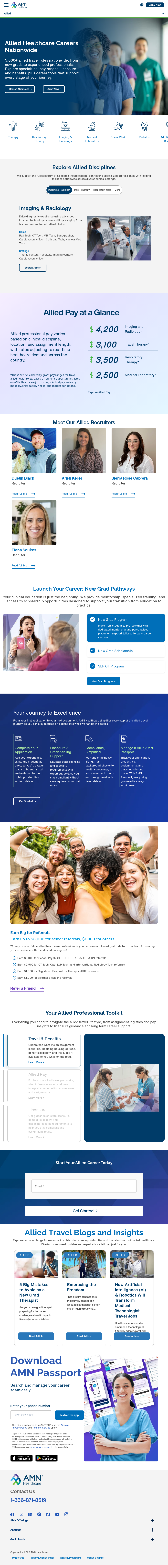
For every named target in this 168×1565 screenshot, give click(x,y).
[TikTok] (48, 1514)
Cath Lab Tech (55, 239)
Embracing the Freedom (81, 1287)
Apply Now (155, 5)
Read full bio (19, 493)
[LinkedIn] (30, 1514)
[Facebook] (12, 1514)
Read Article (36, 1336)
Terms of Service (41, 1427)
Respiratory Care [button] (102, 189)
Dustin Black (23, 478)
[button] (126, 628)
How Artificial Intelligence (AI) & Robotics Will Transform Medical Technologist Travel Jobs (130, 1300)
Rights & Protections (70, 1557)
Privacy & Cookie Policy (42, 1557)
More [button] (117, 189)
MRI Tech (49, 235)
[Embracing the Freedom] (84, 1264)
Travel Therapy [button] (82, 189)
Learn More (35, 1062)
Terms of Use (17, 1557)
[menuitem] (141, 5)
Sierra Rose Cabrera (130, 478)
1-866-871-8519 (28, 1500)
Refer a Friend (23, 988)
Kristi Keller (72, 478)
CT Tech (37, 235)
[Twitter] (21, 1514)
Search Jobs (32, 267)
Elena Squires (24, 550)
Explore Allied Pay (99, 392)
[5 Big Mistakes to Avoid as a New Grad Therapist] (36, 1264)
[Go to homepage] (19, 5)
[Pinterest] (39, 1514)
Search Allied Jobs (19, 89)
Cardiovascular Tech (31, 239)
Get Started (26, 801)
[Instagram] (66, 1514)
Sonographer (65, 235)
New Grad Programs (104, 681)
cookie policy (49, 1447)
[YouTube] (57, 1514)
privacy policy (35, 1447)
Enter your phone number (30, 1406)
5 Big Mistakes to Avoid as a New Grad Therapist (33, 1292)
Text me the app (69, 1415)
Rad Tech (25, 235)
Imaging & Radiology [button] (59, 189)
